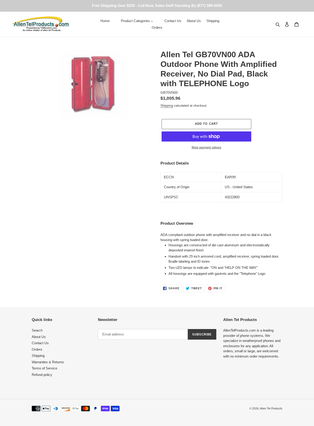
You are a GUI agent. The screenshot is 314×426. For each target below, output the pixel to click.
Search (37, 330)
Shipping (166, 105)
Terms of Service (44, 368)
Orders (37, 349)
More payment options (206, 147)
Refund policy (42, 375)
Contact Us (40, 343)
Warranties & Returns (48, 362)
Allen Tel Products (271, 408)
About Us (39, 337)
